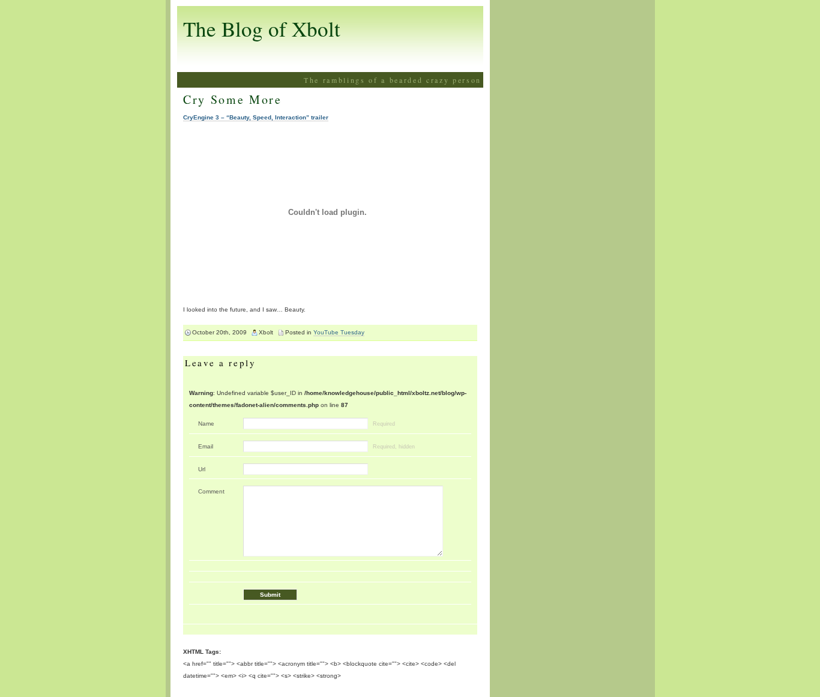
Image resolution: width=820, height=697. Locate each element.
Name (206, 423)
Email (205, 446)
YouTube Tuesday (338, 332)
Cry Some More (232, 99)
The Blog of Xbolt (261, 28)
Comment (211, 491)
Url (201, 469)
